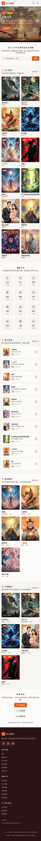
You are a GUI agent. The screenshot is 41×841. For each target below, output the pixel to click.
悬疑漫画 (4, 794)
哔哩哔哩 (22, 716)
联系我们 (4, 811)
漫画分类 (4, 771)
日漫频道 (4, 767)
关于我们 (4, 807)
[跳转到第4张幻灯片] (23, 39)
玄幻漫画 (4, 784)
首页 (3, 754)
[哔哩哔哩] (8, 743)
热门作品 (4, 761)
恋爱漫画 (4, 787)
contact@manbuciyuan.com (11, 823)
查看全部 (35, 72)
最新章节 (4, 757)
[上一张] (3, 21)
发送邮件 (22, 705)
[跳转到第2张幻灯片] (20, 39)
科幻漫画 (4, 798)
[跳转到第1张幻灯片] (17, 39)
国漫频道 (4, 764)
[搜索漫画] (33, 3)
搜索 (35, 58)
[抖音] (13, 743)
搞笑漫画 (4, 791)
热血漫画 (4, 781)
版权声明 (4, 814)
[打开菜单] (37, 3)
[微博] (3, 743)
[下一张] (38, 21)
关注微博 (22, 710)
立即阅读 (6, 28)
